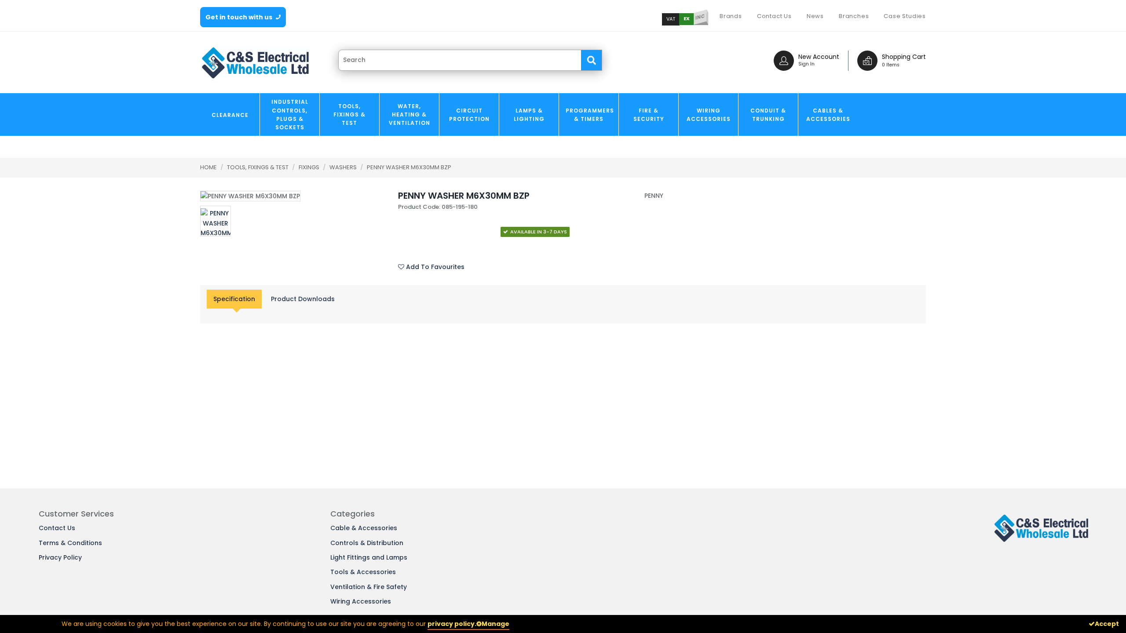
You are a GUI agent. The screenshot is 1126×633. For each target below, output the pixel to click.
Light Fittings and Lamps (368, 557)
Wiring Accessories (709, 115)
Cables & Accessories (828, 115)
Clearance (230, 115)
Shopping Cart (904, 56)
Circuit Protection (469, 115)
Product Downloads (303, 299)
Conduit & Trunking (768, 115)
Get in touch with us (239, 17)
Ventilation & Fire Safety (368, 586)
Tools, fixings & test (349, 114)
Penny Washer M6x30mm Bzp (409, 167)
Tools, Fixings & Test (258, 167)
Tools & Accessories (363, 572)
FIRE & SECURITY (648, 115)
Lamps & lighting (529, 115)
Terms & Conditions (70, 542)
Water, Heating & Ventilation (409, 114)
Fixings (310, 167)
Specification (234, 299)
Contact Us (57, 528)
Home (208, 167)
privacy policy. (452, 623)
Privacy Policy (60, 557)
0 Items (890, 65)
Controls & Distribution (366, 542)
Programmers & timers (590, 115)
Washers (343, 167)
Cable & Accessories (363, 528)
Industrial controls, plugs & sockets (289, 114)
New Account (818, 56)
